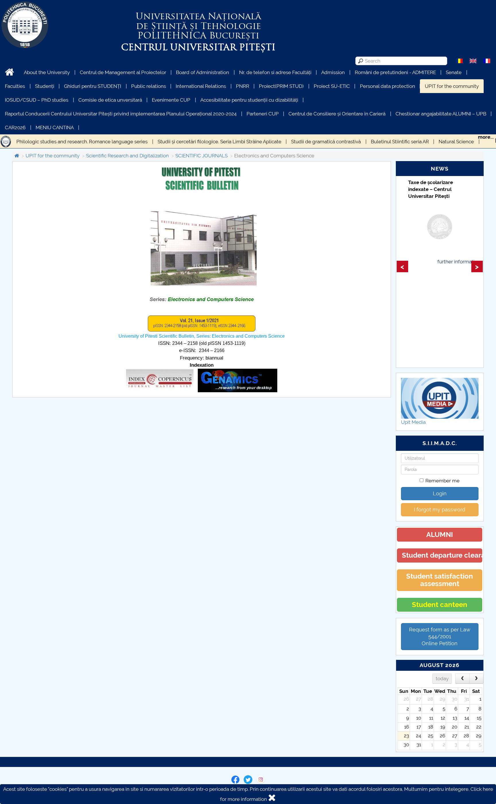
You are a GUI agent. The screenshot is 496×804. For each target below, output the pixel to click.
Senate (454, 72)
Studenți (44, 86)
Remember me (442, 481)
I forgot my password (439, 510)
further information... (460, 261)
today (442, 678)
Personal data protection (387, 86)
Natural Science (456, 141)
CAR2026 (15, 127)
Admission (333, 72)
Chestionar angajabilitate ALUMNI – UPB (441, 114)
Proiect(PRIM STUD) (281, 86)
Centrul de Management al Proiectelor (123, 72)
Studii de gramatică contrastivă (326, 141)
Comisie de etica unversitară (110, 100)
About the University (47, 72)
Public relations (148, 86)
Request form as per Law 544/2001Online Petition (439, 636)
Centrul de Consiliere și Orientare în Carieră (336, 114)
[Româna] (459, 60)
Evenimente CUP (171, 100)
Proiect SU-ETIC (332, 86)
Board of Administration (202, 72)
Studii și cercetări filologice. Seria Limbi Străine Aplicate (219, 141)
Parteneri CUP (263, 114)
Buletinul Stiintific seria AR (400, 141)
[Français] (486, 60)
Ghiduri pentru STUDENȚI (92, 86)
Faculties (15, 86)
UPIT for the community (452, 86)
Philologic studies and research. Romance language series (82, 141)
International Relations (201, 86)
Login (440, 493)
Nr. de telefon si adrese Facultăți (275, 72)
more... (486, 137)
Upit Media (413, 422)
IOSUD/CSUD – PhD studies (36, 100)
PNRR (242, 86)
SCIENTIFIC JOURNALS (201, 156)
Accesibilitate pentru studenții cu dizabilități (249, 100)
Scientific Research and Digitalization (127, 156)
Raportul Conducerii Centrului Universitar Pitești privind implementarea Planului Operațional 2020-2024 (121, 114)
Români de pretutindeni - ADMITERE (395, 72)
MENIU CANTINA (55, 127)
